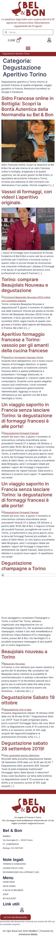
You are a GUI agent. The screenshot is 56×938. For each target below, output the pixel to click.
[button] (28, 48)
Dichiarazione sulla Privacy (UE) (21, 872)
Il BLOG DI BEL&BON (13, 890)
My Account (9, 898)
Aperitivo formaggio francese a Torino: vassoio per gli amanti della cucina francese (25, 342)
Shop (5, 894)
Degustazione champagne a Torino (23, 565)
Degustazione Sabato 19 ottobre (28, 700)
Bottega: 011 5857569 (13, 848)
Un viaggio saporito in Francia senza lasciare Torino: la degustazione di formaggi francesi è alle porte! (26, 415)
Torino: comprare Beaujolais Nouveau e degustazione (24, 285)
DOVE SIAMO (9, 886)
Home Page (9, 882)
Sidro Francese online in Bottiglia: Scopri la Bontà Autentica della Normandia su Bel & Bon (27, 106)
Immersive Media (28, 934)
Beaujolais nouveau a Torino (24, 654)
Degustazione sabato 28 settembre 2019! (24, 745)
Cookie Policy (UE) (13, 868)
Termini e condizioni (14, 864)
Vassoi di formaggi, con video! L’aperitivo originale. (26, 197)
